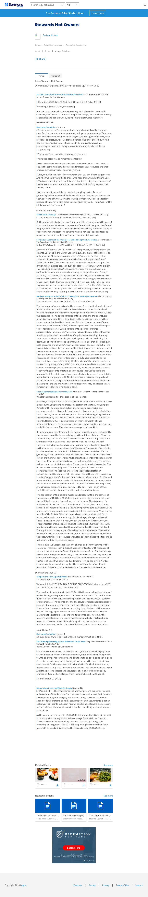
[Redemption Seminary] (74, 845)
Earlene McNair (50, 35)
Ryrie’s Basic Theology (46, 214)
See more (108, 765)
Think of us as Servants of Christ (52, 815)
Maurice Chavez (96, 818)
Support (139, 885)
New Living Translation (46, 127)
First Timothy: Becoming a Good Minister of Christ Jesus (60, 641)
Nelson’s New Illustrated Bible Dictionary (54, 688)
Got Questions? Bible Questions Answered (54, 392)
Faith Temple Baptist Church (49, 818)
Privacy (105, 885)
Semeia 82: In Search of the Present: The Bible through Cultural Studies (66, 240)
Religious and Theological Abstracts (51, 577)
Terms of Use (122, 885)
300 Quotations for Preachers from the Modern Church (59, 94)
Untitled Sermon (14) (73, 815)
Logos (23, 885)
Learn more (97, 13)
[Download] (57, 785)
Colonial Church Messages (74, 818)
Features (77, 885)
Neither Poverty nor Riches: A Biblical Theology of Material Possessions (67, 296)
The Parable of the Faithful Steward (107, 815)
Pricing (92, 885)
